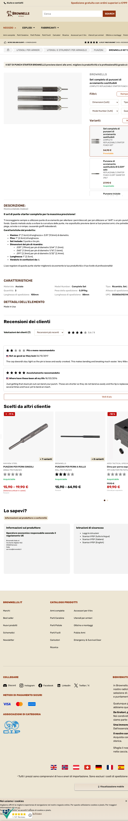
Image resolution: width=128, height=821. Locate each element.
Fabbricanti (48, 27)
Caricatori (56, 35)
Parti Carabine (22, 35)
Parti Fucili (46, 35)
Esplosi (27, 27)
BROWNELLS (98, 74)
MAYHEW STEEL (10, 463)
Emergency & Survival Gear (87, 640)
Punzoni (6, 493)
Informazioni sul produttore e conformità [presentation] (26, 518)
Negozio (8, 27)
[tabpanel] (28, 453)
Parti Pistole (35, 35)
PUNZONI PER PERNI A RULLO (70, 466)
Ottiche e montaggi (113, 35)
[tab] (26, 518)
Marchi (6, 610)
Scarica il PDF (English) (93, 542)
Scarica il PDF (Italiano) (92, 539)
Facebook (48, 685)
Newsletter (8, 640)
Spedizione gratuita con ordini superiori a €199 (99, 2)
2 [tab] (108, 502)
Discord (12, 685)
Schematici (9, 632)
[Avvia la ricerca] (109, 14)
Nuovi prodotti (10, 625)
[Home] (7, 50)
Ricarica (65, 35)
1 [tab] (105, 502)
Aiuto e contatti (14, 3)
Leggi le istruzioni (90, 533)
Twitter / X (84, 685)
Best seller (8, 618)
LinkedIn (66, 685)
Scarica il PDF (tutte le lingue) (96, 536)
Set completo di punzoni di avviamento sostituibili (113, 136)
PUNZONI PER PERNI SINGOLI (18, 466)
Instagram (30, 685)
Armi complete (9, 35)
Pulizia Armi (79, 632)
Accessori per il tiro (78, 35)
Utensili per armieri (96, 35)
